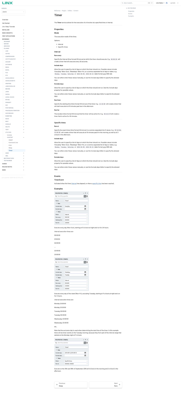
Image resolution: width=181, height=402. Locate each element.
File (6, 72)
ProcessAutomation (12, 110)
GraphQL (8, 83)
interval (73, 183)
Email (7, 67)
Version (4, 8)
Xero (7, 153)
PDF (6, 105)
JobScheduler (10, 86)
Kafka (7, 94)
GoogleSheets (10, 80)
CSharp (8, 62)
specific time (97, 183)
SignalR (8, 124)
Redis (7, 118)
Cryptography (10, 59)
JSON (7, 91)
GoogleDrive (9, 78)
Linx (6, 51)
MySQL (7, 99)
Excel (7, 70)
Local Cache (9, 97)
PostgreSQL (9, 108)
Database (8, 64)
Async (7, 53)
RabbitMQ (8, 116)
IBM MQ (7, 89)
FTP (6, 75)
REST (7, 121)
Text (7, 129)
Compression (9, 56)
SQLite (7, 127)
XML (6, 156)
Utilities (8, 132)
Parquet (8, 102)
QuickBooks (9, 113)
